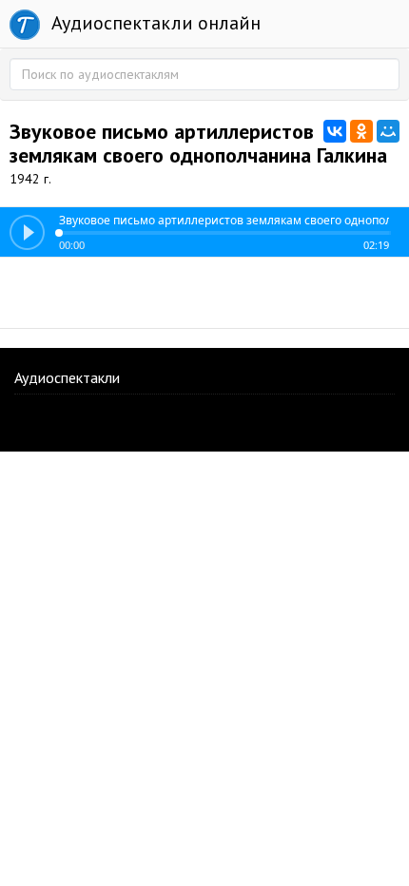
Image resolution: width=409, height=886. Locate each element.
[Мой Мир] (388, 131)
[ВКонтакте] (334, 131)
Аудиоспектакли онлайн (154, 22)
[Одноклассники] (361, 131)
